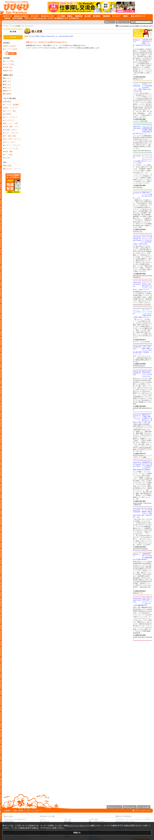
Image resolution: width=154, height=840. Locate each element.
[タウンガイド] (34, 16)
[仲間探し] (125, 16)
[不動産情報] (105, 16)
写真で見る (9, 67)
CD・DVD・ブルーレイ (13, 139)
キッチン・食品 (10, 111)
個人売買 (13, 31)
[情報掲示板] (78, 16)
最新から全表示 (10, 46)
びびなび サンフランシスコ (125, 821)
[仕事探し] (69, 16)
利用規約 (7, 811)
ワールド (6, 26)
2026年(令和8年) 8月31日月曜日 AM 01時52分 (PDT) (135, 26)
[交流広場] (6, 18)
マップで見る (9, 64)
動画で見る (9, 70)
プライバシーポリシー (34, 811)
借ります (8, 87)
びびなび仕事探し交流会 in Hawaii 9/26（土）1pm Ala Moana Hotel (48, 36)
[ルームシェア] (115, 16)
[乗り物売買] (96, 16)
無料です (8, 91)
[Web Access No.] (40, 18)
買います (8, 81)
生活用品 (8, 114)
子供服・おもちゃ (11, 129)
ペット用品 (9, 154)
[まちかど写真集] (16, 18)
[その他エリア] (74, 18)
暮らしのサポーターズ (97, 821)
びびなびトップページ (13, 169)
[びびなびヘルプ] (51, 18)
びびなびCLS (8, 821)
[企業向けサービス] (61, 18)
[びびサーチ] (7, 16)
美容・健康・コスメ (12, 126)
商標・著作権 (18, 811)
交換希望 (8, 94)
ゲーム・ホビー (10, 142)
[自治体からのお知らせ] (20, 16)
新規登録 (13, 37)
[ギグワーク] (27, 18)
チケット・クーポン (12, 148)
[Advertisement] (142, 660)
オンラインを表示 (11, 49)
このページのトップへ (142, 810)
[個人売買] (86, 16)
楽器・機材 (9, 151)
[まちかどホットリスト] (47, 16)
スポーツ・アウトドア (12, 145)
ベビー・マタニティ (12, 133)
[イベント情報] (60, 16)
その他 (7, 158)
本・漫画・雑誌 (10, 136)
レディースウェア (11, 117)
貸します (8, 84)
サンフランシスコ (27, 26)
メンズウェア (9, 120)
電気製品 (8, 101)
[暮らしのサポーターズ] (137, 16)
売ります (8, 78)
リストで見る (9, 61)
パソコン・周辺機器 (12, 104)
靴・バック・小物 (11, 123)
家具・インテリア (11, 108)
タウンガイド (44, 821)
